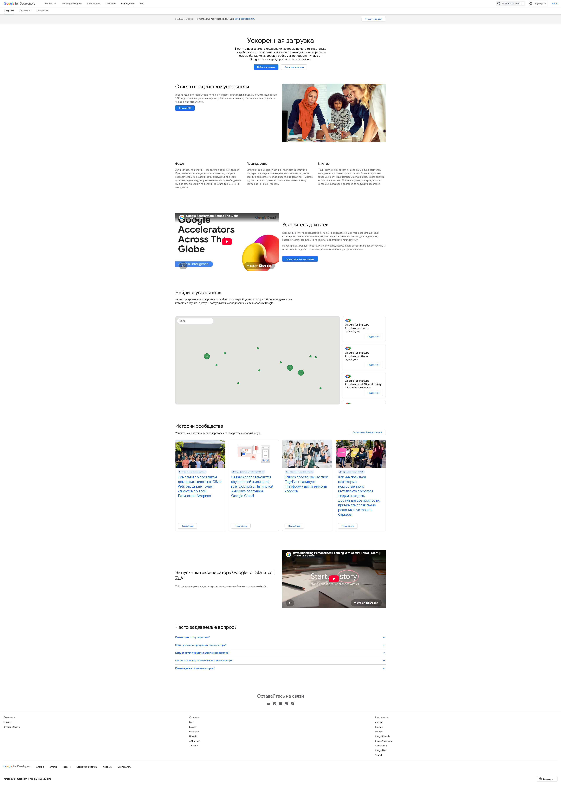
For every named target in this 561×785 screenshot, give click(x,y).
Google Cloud (381, 746)
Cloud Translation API (244, 19)
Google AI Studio (382, 736)
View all (378, 755)
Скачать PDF (185, 108)
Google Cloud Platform (87, 767)
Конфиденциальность (40, 779)
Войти (554, 3)
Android (378, 722)
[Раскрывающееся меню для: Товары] (55, 3)
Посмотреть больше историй (367, 432)
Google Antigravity (383, 741)
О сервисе (9, 10)
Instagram (194, 731)
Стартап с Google (12, 727)
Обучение (111, 3)
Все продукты (124, 767)
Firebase (379, 731)
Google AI (107, 767)
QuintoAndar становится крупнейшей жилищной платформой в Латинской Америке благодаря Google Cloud (252, 486)
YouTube (193, 746)
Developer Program (72, 3)
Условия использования (15, 779)
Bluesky (192, 727)
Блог (142, 3)
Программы (25, 10)
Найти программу (266, 67)
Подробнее (374, 336)
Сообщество (128, 3)
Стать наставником (294, 67)
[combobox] (510, 3)
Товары (48, 3)
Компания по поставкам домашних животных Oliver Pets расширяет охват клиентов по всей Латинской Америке (200, 486)
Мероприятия (93, 3)
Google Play (380, 750)
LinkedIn (7, 722)
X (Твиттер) (194, 741)
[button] (225, 352)
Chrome (379, 727)
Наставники (42, 10)
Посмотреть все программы (300, 259)
